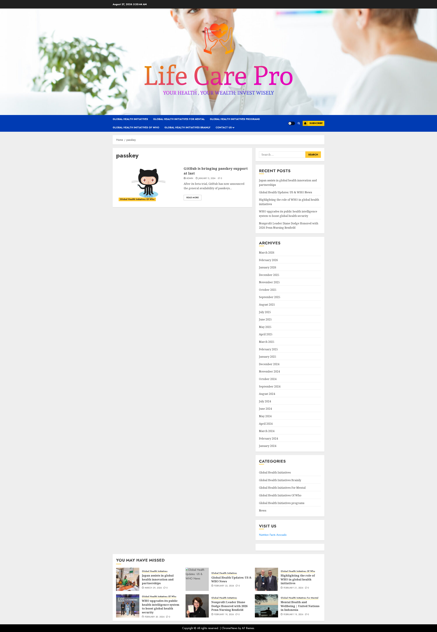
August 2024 (267, 394)
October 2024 (267, 379)
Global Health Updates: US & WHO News (285, 192)
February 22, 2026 (224, 586)
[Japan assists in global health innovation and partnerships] (127, 579)
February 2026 (268, 260)
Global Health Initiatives (130, 119)
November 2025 (269, 282)
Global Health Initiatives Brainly (187, 127)
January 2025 (267, 356)
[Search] (299, 123)
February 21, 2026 (293, 588)
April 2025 (265, 334)
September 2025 (269, 297)
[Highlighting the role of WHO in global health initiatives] (266, 579)
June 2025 (265, 319)
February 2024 (268, 438)
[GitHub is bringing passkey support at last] (148, 183)
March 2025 (266, 342)
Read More (192, 197)
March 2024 (266, 431)
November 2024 (269, 371)
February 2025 (268, 349)
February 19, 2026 (224, 614)
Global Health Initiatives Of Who (136, 127)
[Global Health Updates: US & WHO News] (197, 579)
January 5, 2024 (206, 178)
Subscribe (316, 123)
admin (189, 178)
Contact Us (224, 127)
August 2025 (267, 304)
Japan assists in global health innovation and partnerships (158, 579)
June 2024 (265, 409)
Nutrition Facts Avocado (273, 535)
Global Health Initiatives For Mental (179, 119)
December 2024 (269, 364)
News (262, 510)
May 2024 (265, 416)
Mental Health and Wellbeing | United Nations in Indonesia (300, 606)
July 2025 (265, 312)
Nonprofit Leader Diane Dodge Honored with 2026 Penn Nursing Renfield (229, 606)
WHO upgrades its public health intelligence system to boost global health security (160, 606)
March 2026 (266, 252)
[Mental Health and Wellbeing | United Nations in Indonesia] (266, 605)
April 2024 (265, 424)
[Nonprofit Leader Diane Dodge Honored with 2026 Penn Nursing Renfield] (197, 605)
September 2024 (269, 386)
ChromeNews (229, 628)
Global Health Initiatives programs (235, 119)
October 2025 (267, 290)
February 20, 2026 (155, 617)
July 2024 (265, 401)
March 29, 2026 (153, 588)
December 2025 (269, 275)
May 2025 (265, 327)
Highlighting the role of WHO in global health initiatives (298, 579)
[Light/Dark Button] (291, 123)
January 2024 (267, 446)
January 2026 (267, 267)
